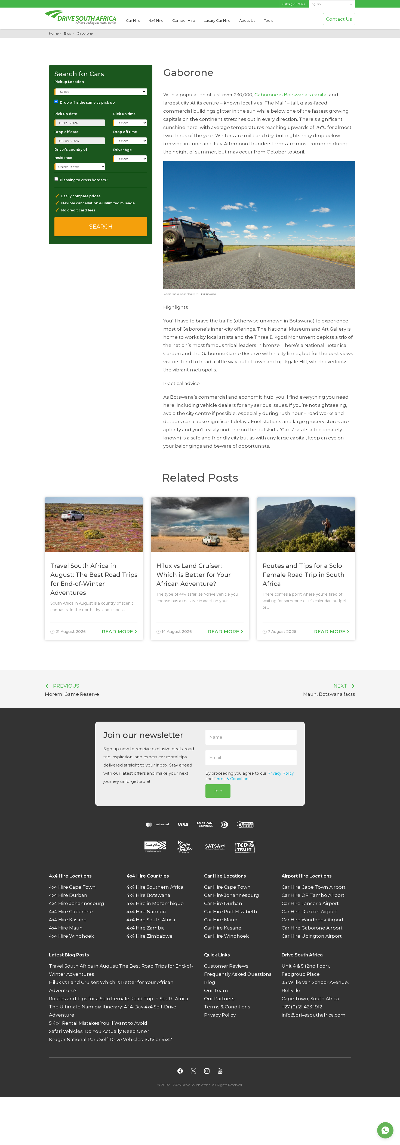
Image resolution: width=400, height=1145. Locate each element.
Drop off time (125, 132)
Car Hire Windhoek (226, 936)
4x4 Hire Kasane (68, 920)
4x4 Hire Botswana (148, 895)
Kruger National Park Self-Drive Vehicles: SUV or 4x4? (110, 1039)
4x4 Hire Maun (66, 928)
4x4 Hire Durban (68, 895)
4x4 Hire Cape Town (72, 887)
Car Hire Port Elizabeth (230, 912)
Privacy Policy (280, 773)
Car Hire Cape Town (227, 887)
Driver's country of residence (70, 153)
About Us (247, 20)
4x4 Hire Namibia (147, 912)
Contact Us (339, 19)
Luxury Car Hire (217, 20)
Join (218, 790)
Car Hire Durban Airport (309, 912)
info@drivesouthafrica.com (314, 1015)
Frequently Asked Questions (238, 974)
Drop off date (66, 132)
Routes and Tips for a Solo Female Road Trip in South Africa (118, 999)
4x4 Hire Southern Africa (155, 887)
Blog (67, 33)
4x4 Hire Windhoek (71, 936)
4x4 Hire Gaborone (71, 912)
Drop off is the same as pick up (87, 102)
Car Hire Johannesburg (231, 895)
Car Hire (133, 20)
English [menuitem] (315, 4)
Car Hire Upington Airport (312, 936)
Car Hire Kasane (222, 928)
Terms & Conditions (232, 778)
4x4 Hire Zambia (146, 928)
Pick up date (65, 114)
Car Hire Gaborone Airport (312, 928)
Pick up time (124, 114)
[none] (332, 4)
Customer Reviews (226, 966)
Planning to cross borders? (83, 180)
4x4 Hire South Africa (151, 920)
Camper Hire (183, 20)
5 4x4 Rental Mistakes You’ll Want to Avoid (98, 1023)
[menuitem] (332, 4)
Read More (118, 631)
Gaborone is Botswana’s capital (291, 94)
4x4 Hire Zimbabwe (150, 936)
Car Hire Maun (221, 920)
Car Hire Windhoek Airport (313, 920)
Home (54, 33)
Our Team (216, 990)
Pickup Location (69, 82)
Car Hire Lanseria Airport (310, 903)
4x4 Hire (156, 20)
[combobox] (101, 91)
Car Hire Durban (223, 903)
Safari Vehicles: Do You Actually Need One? (99, 1031)
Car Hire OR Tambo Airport (313, 895)
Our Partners (219, 999)
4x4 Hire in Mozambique (155, 903)
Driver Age (122, 150)
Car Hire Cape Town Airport (314, 887)
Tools (268, 20)
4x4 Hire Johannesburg (76, 903)
